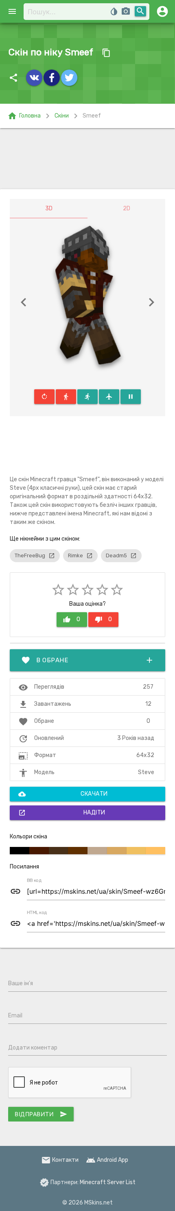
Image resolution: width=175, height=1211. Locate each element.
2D (126, 208)
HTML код (37, 913)
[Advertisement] (87, 158)
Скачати (63, 794)
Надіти (61, 812)
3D (48, 208)
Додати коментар (32, 1047)
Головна (24, 116)
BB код (34, 881)
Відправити (41, 1114)
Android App (107, 1159)
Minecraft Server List (108, 1182)
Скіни (62, 115)
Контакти (60, 1159)
